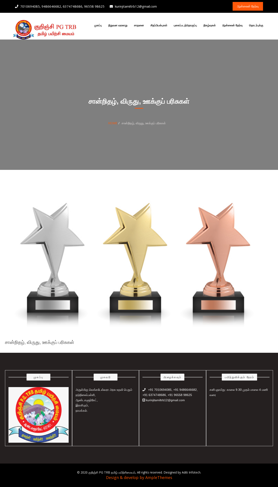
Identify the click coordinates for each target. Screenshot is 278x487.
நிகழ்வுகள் (210, 25)
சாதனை (139, 25)
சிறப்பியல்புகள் (159, 25)
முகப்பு (98, 25)
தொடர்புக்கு (256, 25)
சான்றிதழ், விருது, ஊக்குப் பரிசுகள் (39, 342)
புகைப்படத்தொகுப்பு (185, 25)
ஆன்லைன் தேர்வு (232, 25)
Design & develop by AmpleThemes (139, 477)
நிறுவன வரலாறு (117, 25)
